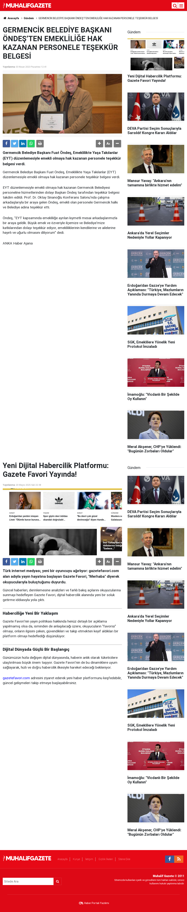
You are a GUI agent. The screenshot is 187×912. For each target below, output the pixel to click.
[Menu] (181, 5)
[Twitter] (14, 143)
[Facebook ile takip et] (169, 859)
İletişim (89, 859)
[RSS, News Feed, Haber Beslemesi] (178, 859)
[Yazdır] (40, 143)
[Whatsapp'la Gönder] (31, 143)
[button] (99, 143)
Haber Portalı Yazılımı (96, 903)
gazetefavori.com (16, 678)
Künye (76, 859)
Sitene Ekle (124, 859)
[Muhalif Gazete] (27, 5)
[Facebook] (6, 143)
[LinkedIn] (22, 143)
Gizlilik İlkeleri (105, 859)
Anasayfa (63, 859)
